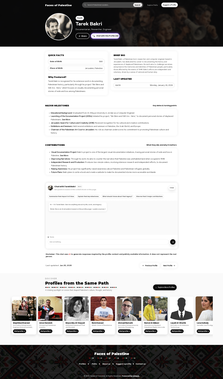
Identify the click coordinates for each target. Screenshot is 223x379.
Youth (79, 18)
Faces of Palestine (111, 354)
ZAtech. (136, 376)
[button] (152, 5)
